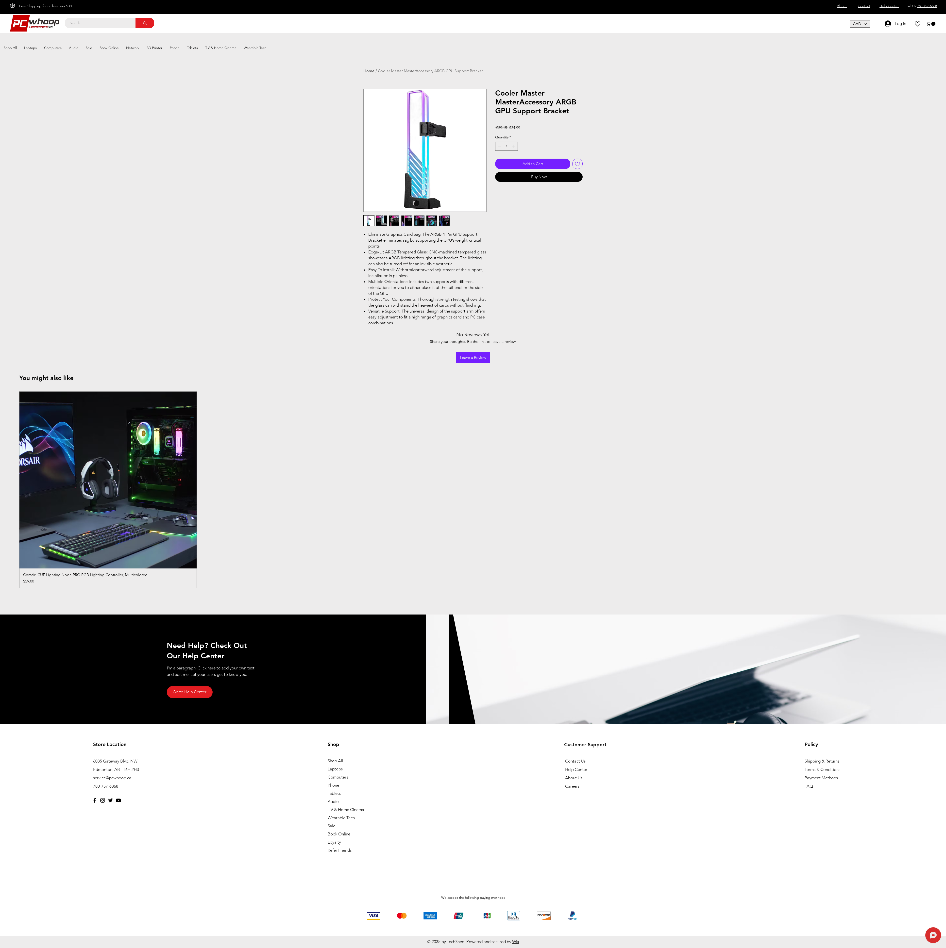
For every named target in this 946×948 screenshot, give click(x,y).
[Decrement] (499, 146)
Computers (338, 777)
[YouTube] (118, 800)
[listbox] (860, 24)
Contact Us (575, 761)
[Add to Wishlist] (577, 164)
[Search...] (144, 23)
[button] (860, 24)
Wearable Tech (341, 817)
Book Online (339, 834)
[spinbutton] (506, 146)
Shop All (335, 760)
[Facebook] (95, 800)
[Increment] (514, 146)
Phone (333, 785)
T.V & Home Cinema (346, 809)
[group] (473, 490)
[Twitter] (110, 800)
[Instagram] (103, 800)
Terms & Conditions (822, 769)
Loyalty (334, 842)
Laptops (335, 768)
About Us (573, 777)
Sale (331, 825)
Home (368, 70)
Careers (572, 786)
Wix (515, 941)
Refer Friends (340, 850)
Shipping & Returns (822, 761)
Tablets (334, 793)
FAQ (809, 786)
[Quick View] (108, 480)
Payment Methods (822, 777)
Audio (333, 801)
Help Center (576, 769)
